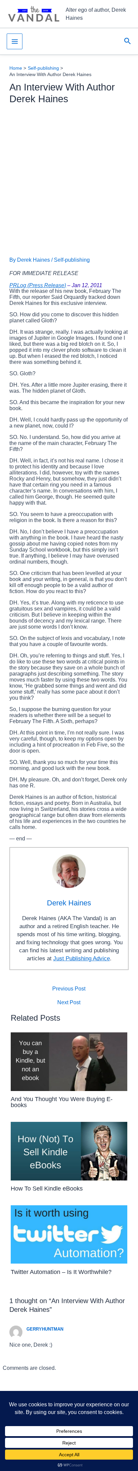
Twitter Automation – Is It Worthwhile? (61, 1271)
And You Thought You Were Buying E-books (62, 1101)
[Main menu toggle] (14, 41)
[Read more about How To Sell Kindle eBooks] (69, 1150)
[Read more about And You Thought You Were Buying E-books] (69, 1061)
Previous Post (68, 989)
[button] (127, 41)
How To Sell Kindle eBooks (47, 1188)
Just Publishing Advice (81, 958)
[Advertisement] (69, 181)
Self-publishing (72, 260)
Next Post (68, 1002)
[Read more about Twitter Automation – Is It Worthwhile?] (69, 1234)
